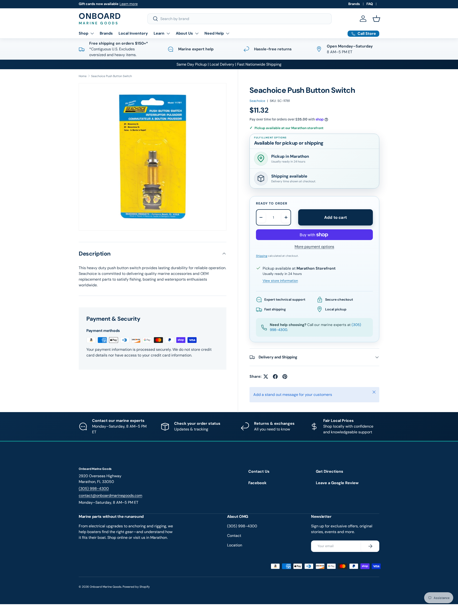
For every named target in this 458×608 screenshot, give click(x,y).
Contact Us (259, 471)
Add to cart (335, 217)
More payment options (314, 246)
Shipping (261, 256)
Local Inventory (133, 33)
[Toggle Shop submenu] (92, 33)
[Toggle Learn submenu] (168, 33)
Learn (159, 33)
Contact (234, 535)
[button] (376, 18)
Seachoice (257, 101)
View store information (280, 280)
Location (234, 545)
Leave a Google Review (337, 482)
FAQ (369, 4)
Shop (83, 33)
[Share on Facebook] (275, 376)
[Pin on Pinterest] (285, 376)
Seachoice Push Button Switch (111, 76)
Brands (354, 4)
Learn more (129, 4)
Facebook (257, 482)
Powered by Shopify (136, 587)
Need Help (214, 33)
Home (83, 76)
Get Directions (329, 471)
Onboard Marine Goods (105, 587)
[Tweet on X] (266, 376)
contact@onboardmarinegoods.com (110, 495)
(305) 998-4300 (94, 488)
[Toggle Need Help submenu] (227, 33)
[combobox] (239, 18)
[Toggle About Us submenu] (197, 33)
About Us (184, 33)
